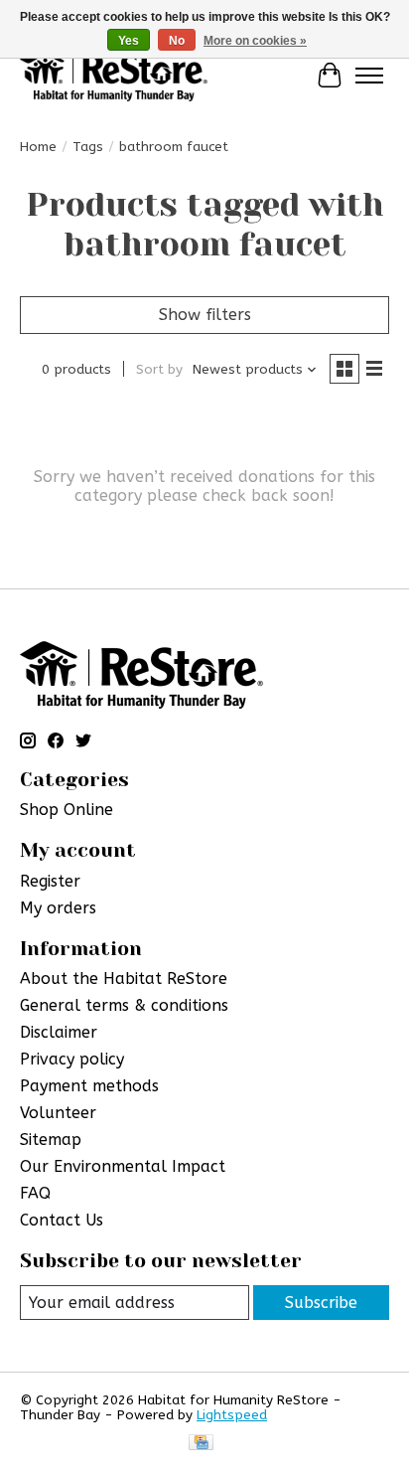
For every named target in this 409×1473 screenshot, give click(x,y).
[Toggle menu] (369, 75)
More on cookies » (255, 41)
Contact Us (61, 1220)
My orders (58, 908)
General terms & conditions (124, 1005)
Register (50, 881)
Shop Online (66, 809)
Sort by (159, 369)
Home (38, 146)
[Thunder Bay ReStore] (113, 75)
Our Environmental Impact (122, 1166)
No (177, 41)
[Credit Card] (201, 1443)
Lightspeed (232, 1414)
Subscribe (321, 1302)
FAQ (35, 1193)
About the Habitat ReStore (123, 978)
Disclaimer (58, 1032)
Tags (87, 146)
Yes (128, 41)
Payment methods (89, 1085)
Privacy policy (72, 1059)
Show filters (205, 314)
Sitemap (50, 1139)
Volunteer (58, 1112)
